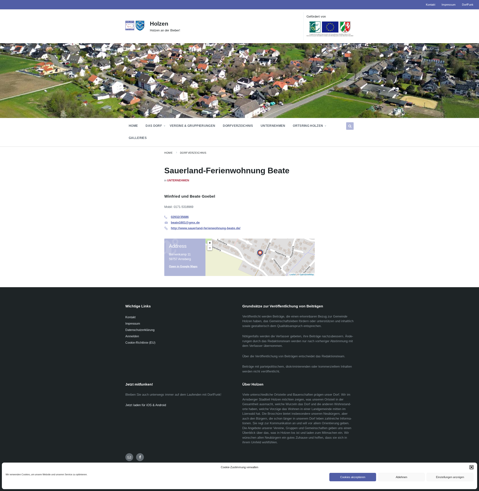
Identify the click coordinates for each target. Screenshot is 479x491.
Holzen (159, 24)
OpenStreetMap (306, 274)
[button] (471, 467)
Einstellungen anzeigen (450, 477)
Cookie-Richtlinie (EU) (140, 342)
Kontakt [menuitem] (430, 4)
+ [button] (210, 243)
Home (168, 152)
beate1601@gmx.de (185, 222)
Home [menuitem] (133, 125)
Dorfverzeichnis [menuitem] (238, 125)
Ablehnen (401, 477)
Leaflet (292, 274)
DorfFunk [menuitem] (467, 4)
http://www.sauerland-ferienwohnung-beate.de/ (205, 228)
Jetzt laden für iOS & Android (145, 405)
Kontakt (130, 317)
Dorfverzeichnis (193, 152)
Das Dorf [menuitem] (154, 125)
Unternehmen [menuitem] (273, 125)
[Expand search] (350, 126)
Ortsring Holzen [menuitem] (308, 125)
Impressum (132, 323)
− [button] (210, 248)
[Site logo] (134, 30)
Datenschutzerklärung (140, 330)
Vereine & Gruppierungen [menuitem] (192, 125)
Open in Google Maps (183, 266)
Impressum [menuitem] (449, 4)
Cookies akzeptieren (352, 477)
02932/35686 (180, 217)
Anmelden (132, 336)
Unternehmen (178, 180)
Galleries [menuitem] (138, 137)
